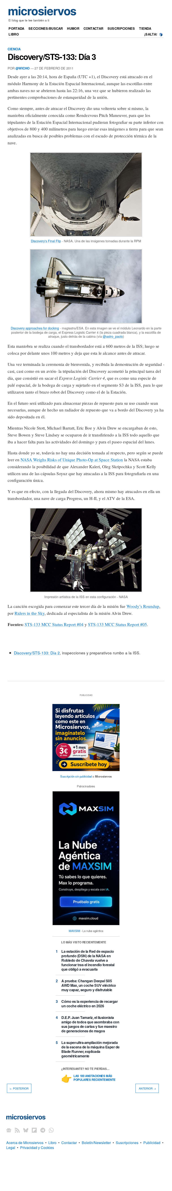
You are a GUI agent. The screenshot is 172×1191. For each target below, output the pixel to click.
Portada (16, 28)
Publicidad (151, 1142)
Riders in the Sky (30, 613)
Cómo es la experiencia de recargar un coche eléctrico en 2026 (89, 1003)
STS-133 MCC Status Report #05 (117, 624)
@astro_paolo (113, 336)
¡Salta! (150, 34)
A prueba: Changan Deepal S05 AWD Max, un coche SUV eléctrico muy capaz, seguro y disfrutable (88, 985)
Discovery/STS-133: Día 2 (37, 653)
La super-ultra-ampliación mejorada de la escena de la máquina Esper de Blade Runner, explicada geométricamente (90, 1049)
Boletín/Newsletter (96, 1142)
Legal (10, 1147)
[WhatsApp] (51, 1130)
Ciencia (14, 49)
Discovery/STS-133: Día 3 (52, 56)
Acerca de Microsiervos (24, 1142)
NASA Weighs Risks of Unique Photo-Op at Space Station (72, 459)
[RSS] (17, 1130)
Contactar (93, 28)
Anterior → (147, 1088)
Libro (14, 34)
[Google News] (8, 1130)
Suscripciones (121, 28)
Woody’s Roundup (143, 606)
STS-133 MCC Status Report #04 (54, 624)
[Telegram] (42, 1130)
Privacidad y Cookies (37, 1147)
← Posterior (19, 1088)
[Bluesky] (25, 1130)
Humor (73, 28)
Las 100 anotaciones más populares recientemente (94, 1078)
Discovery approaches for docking (35, 328)
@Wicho (22, 68)
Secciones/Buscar (45, 28)
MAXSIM (74, 931)
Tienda (145, 28)
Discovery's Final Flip (46, 240)
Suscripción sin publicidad (76, 776)
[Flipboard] (34, 1130)
